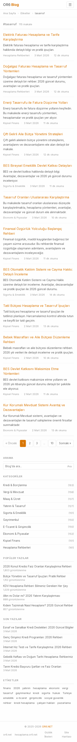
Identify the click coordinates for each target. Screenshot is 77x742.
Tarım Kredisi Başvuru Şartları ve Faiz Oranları (32, 668)
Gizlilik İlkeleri (48, 734)
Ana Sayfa (9, 13)
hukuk (56, 693)
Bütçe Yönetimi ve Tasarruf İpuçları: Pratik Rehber (34, 578)
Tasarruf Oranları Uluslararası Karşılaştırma (36, 197)
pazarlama (64, 702)
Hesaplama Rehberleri (16, 55)
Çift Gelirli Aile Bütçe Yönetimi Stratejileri (33, 134)
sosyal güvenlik (53, 697)
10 (52, 443)
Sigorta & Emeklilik (14, 186)
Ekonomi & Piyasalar (15, 217)
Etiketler (25, 13)
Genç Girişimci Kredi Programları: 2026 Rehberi (32, 639)
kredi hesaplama (24, 702)
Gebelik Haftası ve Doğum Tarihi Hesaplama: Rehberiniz (38, 658)
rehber (7, 702)
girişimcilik (35, 697)
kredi (36, 693)
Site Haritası (66, 734)
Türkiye (67, 693)
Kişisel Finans (11, 123)
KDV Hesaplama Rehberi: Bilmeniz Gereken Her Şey (35, 587)
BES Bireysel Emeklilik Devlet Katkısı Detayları (37, 165)
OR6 (11, 5)
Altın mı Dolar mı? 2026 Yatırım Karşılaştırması (31, 597)
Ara (69, 466)
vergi (65, 688)
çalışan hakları (46, 702)
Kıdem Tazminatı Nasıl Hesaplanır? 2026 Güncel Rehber (38, 607)
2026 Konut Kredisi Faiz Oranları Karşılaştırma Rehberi (37, 568)
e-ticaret (21, 697)
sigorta (46, 693)
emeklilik (8, 697)
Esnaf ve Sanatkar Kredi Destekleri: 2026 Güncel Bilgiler (38, 629)
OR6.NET (47, 726)
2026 (16, 688)
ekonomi (54, 688)
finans (7, 688)
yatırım (26, 688)
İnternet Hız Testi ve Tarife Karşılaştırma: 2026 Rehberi (37, 649)
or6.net (7, 734)
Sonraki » (65, 443)
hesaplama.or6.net (26, 734)
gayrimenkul (23, 693)
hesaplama (40, 688)
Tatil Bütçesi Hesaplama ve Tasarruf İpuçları (36, 306)
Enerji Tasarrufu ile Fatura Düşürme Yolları (35, 103)
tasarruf (8, 693)
